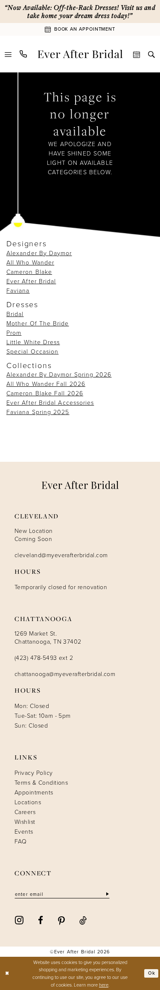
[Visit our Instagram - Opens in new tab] (19, 919)
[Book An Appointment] (136, 54)
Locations (28, 802)
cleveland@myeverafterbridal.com (61, 555)
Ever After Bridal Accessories (50, 402)
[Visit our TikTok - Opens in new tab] (83, 919)
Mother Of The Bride (37, 323)
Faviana (18, 290)
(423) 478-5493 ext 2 (44, 657)
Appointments (34, 792)
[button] (8, 54)
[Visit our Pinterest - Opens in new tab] (61, 920)
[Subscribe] (107, 894)
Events (24, 831)
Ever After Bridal (31, 281)
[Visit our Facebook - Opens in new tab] (41, 919)
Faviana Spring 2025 (38, 412)
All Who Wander (30, 262)
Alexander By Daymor (39, 253)
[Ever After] (80, 54)
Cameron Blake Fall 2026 (44, 393)
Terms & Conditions (41, 782)
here (103, 984)
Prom (13, 332)
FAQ (20, 841)
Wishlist (25, 821)
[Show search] (151, 54)
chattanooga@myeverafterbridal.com (65, 674)
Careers (25, 812)
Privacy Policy (34, 772)
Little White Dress (33, 342)
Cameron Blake (29, 272)
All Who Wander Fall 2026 (45, 384)
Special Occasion (32, 351)
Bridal (14, 314)
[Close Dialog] (7, 974)
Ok (151, 973)
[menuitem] (8, 54)
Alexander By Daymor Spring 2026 (58, 374)
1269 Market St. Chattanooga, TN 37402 (48, 637)
